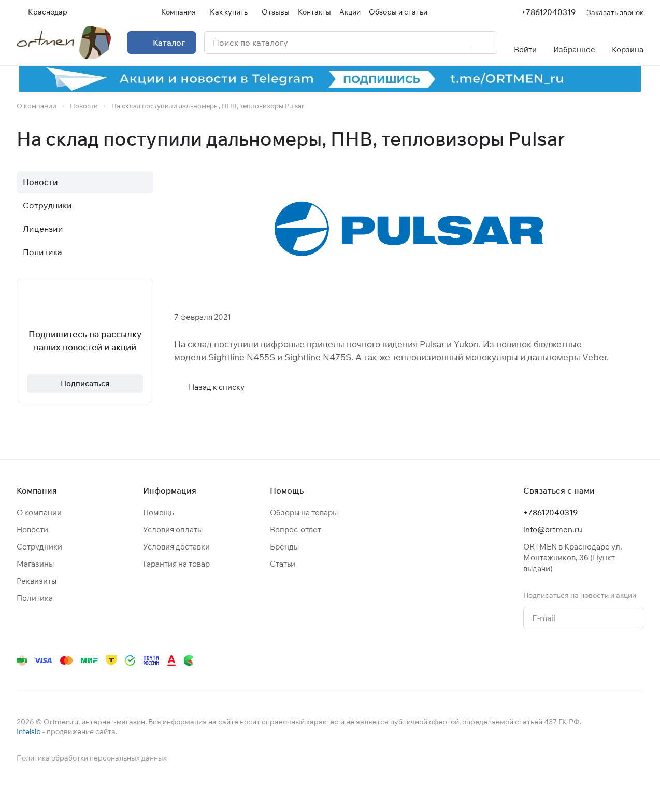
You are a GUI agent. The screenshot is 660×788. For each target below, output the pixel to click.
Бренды (284, 547)
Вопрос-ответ (295, 529)
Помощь (158, 512)
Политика (42, 252)
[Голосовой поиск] (459, 42)
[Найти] (484, 42)
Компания (37, 490)
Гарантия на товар (176, 564)
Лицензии (43, 228)
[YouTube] (533, 660)
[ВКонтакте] (492, 660)
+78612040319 (548, 12)
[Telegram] (513, 660)
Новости (40, 182)
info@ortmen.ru (552, 529)
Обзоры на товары (304, 512)
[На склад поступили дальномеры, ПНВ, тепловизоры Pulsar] (408, 229)
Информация (169, 490)
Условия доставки (176, 547)
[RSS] (638, 139)
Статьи (282, 564)
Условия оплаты (173, 529)
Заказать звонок (614, 12)
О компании (39, 512)
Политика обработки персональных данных (92, 758)
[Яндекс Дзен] (575, 660)
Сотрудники (47, 205)
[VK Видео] (616, 660)
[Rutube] (596, 660)
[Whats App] (554, 660)
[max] (637, 660)
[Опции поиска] (436, 42)
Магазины (35, 564)
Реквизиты (36, 581)
